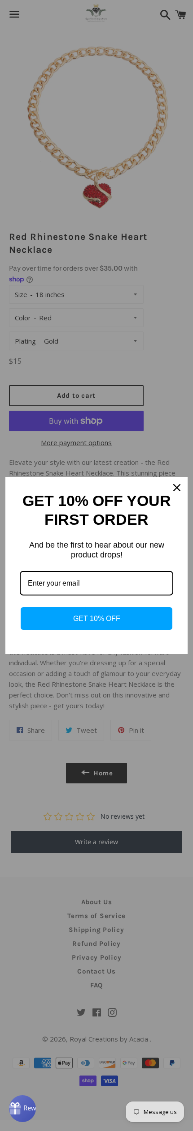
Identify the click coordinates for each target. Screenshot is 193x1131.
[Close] (177, 487)
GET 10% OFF (96, 618)
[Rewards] (22, 1108)
